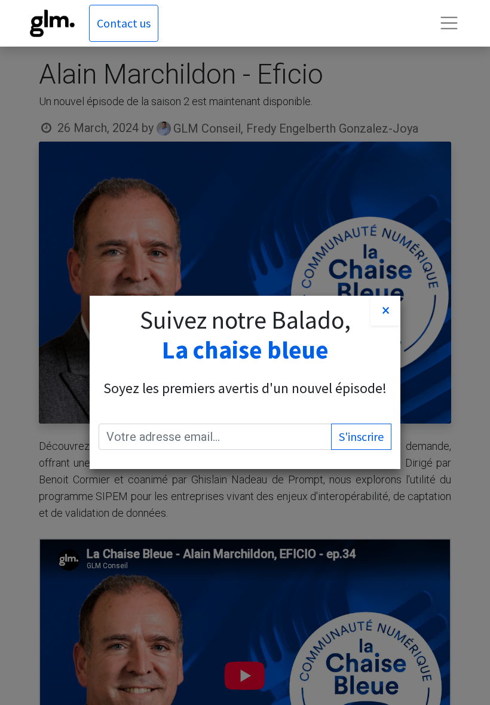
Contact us (124, 23)
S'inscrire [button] (361, 436)
